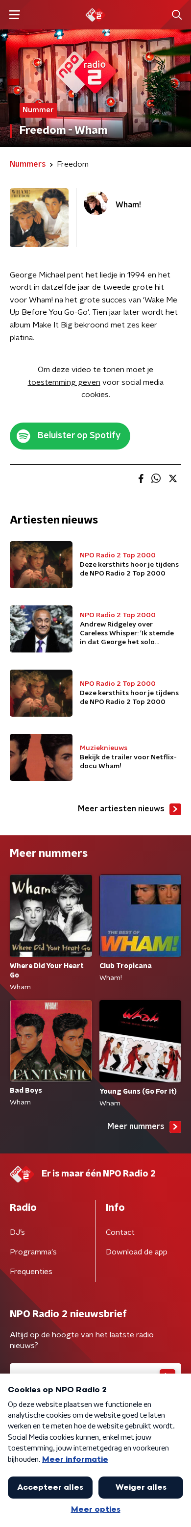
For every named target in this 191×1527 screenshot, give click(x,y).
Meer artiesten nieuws (121, 809)
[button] (14, 15)
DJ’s (17, 1232)
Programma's (33, 1252)
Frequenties (31, 1272)
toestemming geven (64, 382)
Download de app (136, 1252)
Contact (120, 1232)
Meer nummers (136, 1126)
